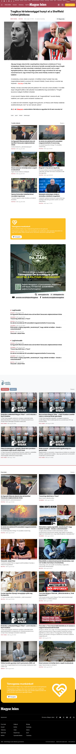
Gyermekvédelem (18, 735)
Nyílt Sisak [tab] (5, 389)
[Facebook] (2, 1)
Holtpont (16, 724)
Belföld (2, 735)
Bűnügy (28, 724)
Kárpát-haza (17, 732)
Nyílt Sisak (28, 4)
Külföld (21, 18)
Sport (27, 732)
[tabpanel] (38, 426)
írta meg (20, 83)
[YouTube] (4, 1)
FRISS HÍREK (8, 4)
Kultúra (28, 730)
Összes (62, 123)
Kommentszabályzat (50, 741)
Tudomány (28, 735)
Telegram (20, 109)
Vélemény (21, 4)
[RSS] (14, 1)
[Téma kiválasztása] (58, 5)
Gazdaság (28, 727)
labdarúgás (27, 115)
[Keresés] (62, 5)
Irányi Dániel (13, 18)
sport (16, 115)
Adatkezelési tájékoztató (61, 741)
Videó (15, 730)
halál (12, 115)
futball (20, 115)
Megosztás (61, 19)
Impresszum (4, 717)
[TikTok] (11, 1)
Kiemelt (15, 4)
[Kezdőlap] (38, 4)
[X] (6, 1)
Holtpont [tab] (13, 389)
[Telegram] (9, 1)
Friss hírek (3, 724)
